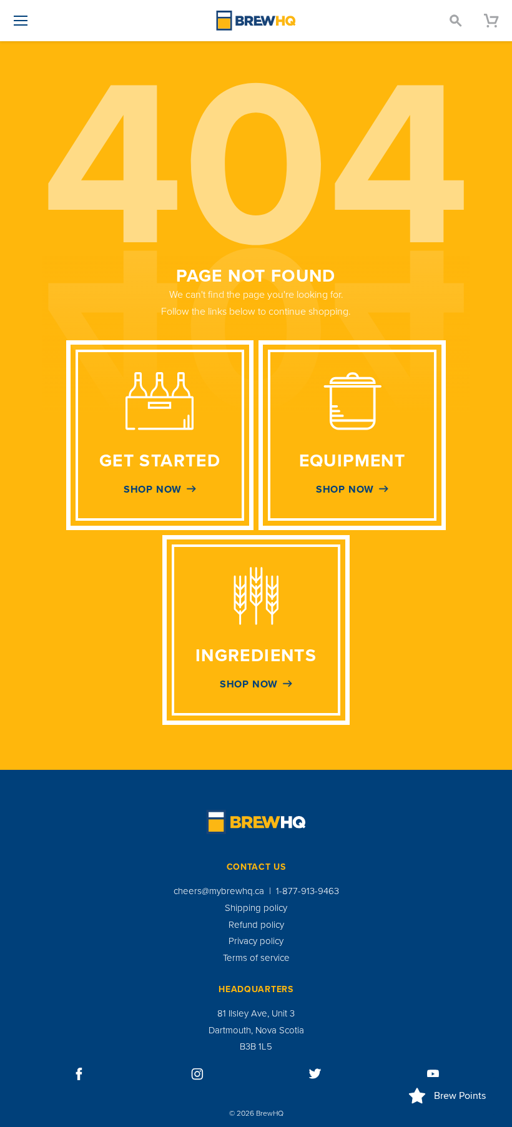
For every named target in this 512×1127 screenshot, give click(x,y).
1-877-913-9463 (307, 891)
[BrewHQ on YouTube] (433, 1074)
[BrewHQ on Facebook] (79, 1074)
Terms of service (256, 957)
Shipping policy (256, 907)
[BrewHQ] (256, 21)
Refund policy (256, 924)
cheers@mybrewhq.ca (219, 891)
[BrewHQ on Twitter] (315, 1074)
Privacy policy (256, 941)
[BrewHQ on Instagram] (197, 1074)
